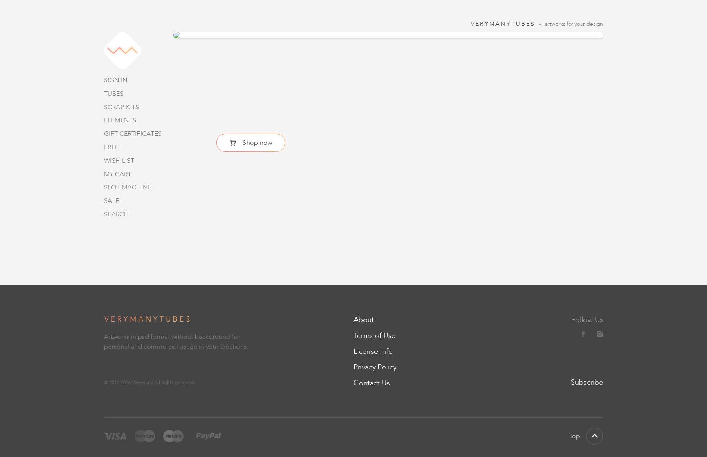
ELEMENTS (120, 120)
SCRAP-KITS (121, 107)
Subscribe (587, 382)
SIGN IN (115, 80)
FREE (111, 147)
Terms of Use (375, 335)
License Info (373, 351)
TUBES (114, 93)
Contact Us (372, 382)
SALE (111, 201)
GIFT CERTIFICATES (133, 133)
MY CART (117, 174)
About (364, 319)
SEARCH (116, 214)
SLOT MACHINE (127, 187)
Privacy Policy (375, 366)
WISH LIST (119, 160)
